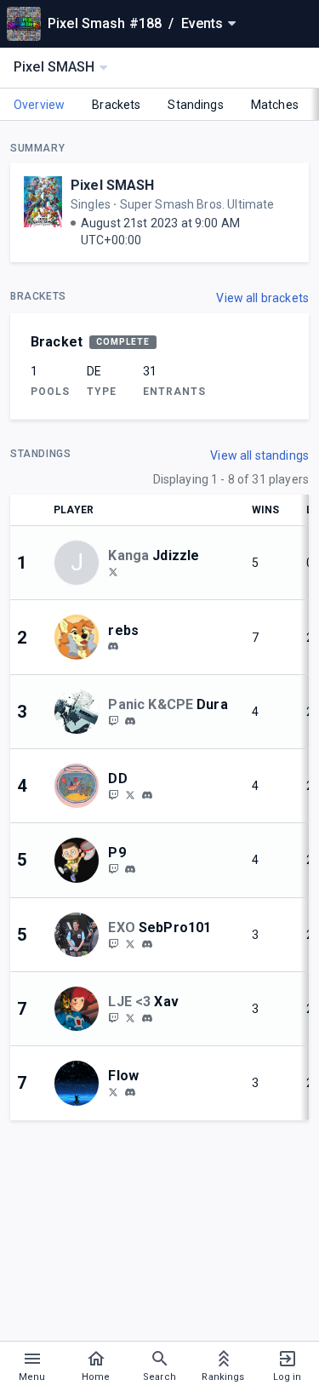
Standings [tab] (195, 105)
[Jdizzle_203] (113, 571)
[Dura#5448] (130, 721)
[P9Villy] (113, 868)
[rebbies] (113, 647)
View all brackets (262, 298)
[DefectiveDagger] (113, 794)
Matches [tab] (275, 105)
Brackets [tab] (116, 105)
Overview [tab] (39, 105)
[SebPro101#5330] (147, 944)
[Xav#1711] (147, 1018)
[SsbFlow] (113, 1091)
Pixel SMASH (113, 185)
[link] (113, 646)
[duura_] (113, 720)
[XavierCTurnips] (130, 1017)
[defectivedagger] (147, 795)
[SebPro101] (113, 943)
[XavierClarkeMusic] (113, 1017)
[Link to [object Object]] (81, 637)
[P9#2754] (130, 869)
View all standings (259, 455)
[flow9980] (130, 1092)
